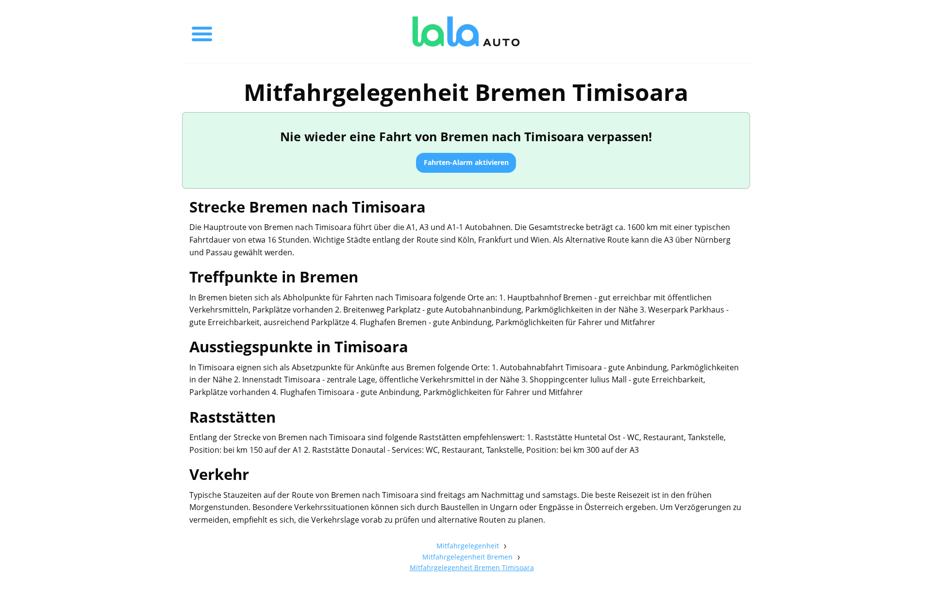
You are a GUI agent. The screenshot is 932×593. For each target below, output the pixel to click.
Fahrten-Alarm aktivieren (466, 162)
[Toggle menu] (202, 31)
